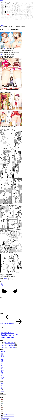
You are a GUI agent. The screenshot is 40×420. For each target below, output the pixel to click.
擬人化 (2, 367)
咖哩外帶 (2, 383)
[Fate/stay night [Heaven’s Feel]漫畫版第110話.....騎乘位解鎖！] (2, 415)
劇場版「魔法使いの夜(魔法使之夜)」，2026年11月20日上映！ (7, 335)
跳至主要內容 (1, 0)
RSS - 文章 (2, 391)
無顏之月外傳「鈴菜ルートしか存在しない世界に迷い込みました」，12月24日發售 (10, 334)
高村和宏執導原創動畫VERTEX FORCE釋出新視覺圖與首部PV (7, 333)
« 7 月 (0, 329)
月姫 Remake (2, 370)
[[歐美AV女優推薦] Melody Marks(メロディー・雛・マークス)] (2, 413)
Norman (2, 344)
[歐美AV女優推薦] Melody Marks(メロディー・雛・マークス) (7, 414)
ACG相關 (2, 382)
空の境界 (2, 373)
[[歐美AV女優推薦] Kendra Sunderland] (2, 417)
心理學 (2, 366)
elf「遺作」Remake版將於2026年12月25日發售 (6, 332)
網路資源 (2, 375)
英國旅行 (2, 378)
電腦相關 (2, 388)
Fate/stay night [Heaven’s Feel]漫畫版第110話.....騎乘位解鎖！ (7, 416)
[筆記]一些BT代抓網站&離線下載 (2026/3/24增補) (10, 345)
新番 (1, 368)
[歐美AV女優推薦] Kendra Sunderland (5, 418)
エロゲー (2, 360)
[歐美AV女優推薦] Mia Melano (4, 410)
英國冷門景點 (2, 377)
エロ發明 (2, 361)
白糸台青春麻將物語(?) (5, 278)
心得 (1, 385)
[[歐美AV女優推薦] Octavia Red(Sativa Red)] (2, 411)
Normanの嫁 (2, 356)
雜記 (1, 387)
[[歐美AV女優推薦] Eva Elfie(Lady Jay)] (2, 407)
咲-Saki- (4, 48)
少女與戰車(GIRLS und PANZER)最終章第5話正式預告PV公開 (7, 337)
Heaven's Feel (2, 355)
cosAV (2, 353)
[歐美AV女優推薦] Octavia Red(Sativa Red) (9, 342)
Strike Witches (2, 357)
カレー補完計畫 (2, 25)
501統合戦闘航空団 (3, 351)
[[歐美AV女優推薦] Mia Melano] (2, 409)
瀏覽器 (2, 372)
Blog (1, 352)
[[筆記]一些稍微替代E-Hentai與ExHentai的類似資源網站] (2, 401)
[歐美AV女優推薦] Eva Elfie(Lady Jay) (5, 408)
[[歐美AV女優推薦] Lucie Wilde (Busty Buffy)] (2, 403)
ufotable (2, 359)
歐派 (7, 296)
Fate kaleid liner (2, 354)
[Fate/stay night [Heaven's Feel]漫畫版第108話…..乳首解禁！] (2, 405)
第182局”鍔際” (2, 54)
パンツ (4, 296)
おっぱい (2, 296)
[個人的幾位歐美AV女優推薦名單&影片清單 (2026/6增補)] (2, 399)
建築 (1, 365)
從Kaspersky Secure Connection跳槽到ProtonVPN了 (10, 344)
